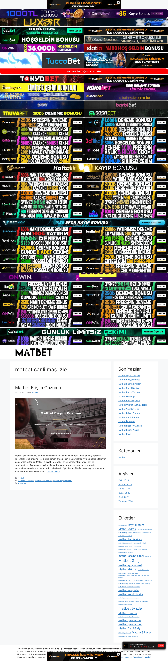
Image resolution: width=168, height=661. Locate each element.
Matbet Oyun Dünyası (129, 375)
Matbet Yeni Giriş (129, 628)
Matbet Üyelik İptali (127, 396)
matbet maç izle (128, 590)
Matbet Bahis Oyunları (129, 400)
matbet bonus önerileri (125, 546)
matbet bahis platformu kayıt (142, 533)
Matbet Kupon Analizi (128, 430)
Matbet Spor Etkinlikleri (129, 384)
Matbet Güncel (127, 569)
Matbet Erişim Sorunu (129, 413)
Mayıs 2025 (124, 488)
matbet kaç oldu (133, 573)
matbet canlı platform (125, 549)
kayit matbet (136, 525)
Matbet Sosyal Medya (129, 379)
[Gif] (84, 168)
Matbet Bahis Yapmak (129, 392)
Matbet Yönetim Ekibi (128, 409)
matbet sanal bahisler (141, 601)
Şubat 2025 (124, 493)
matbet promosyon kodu (126, 601)
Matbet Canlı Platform (129, 417)
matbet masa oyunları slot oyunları (129, 587)
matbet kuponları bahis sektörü (142, 580)
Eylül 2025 (123, 480)
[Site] (42, 122)
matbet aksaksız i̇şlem (145, 529)
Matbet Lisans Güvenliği (130, 426)
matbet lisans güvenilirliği (126, 584)
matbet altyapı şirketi (125, 533)
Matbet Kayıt (124, 434)
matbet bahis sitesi (130, 539)
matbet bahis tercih (26, 481)
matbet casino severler (125, 552)
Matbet (21, 478)
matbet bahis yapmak (125, 543)
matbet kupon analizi (124, 580)
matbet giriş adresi (130, 565)
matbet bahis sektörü (125, 536)
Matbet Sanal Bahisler (129, 388)
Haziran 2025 (125, 484)
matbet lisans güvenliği (143, 584)
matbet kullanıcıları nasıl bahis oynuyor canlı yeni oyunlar (133, 576)
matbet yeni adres (129, 620)
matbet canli (137, 546)
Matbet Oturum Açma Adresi (132, 405)
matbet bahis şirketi (139, 543)
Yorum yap (22, 483)
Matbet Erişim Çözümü (38, 387)
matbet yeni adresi (130, 624)
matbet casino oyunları (140, 549)
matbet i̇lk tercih (143, 570)
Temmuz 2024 (125, 501)
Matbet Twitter (127, 613)
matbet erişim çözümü (62, 481)
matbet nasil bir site (130, 594)
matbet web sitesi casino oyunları (128, 617)
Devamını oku (53, 471)
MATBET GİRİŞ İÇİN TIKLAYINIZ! (84, 71)
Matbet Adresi (127, 529)
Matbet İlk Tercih (126, 421)
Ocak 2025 (123, 497)
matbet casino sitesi (131, 555)
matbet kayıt (122, 573)
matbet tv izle (130, 608)
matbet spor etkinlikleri (125, 604)
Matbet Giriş (128, 560)
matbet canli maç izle (43, 481)
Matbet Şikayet (141, 632)
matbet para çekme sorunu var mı (128, 598)
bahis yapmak (122, 525)
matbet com (148, 556)
